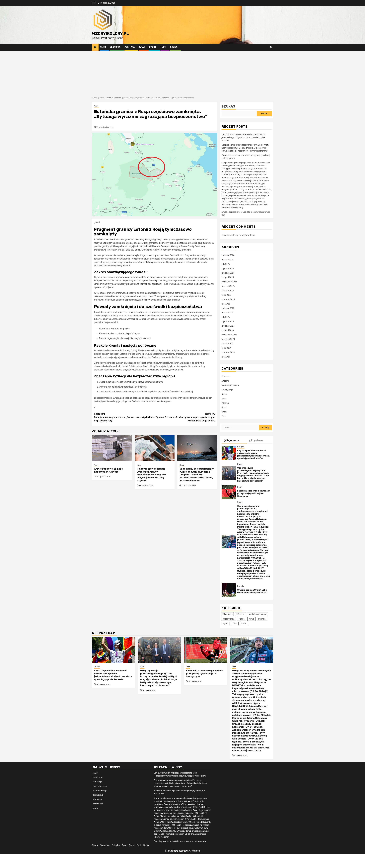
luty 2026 (226, 264)
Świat (142, 47)
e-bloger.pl (97, 799)
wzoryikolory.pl (110, 33)
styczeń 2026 (228, 268)
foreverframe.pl (100, 786)
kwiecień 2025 (228, 308)
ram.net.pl (97, 782)
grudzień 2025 (228, 273)
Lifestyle (225, 381)
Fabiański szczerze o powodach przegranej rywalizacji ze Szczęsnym (253, 493)
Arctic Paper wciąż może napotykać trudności (108, 470)
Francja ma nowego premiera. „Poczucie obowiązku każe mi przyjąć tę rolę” (124, 417)
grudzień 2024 (228, 326)
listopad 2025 (228, 277)
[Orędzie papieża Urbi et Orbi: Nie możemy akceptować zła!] (229, 590)
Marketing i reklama (230, 385)
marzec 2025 (228, 312)
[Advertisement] (182, 72)
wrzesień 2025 (228, 286)
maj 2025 (226, 304)
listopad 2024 (228, 330)
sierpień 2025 (228, 290)
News (103, 47)
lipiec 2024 (226, 348)
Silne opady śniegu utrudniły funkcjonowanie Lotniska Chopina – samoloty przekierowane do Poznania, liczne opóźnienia (197, 474)
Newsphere (172, 850)
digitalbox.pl (98, 795)
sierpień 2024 (228, 343)
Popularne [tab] (257, 440)
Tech (163, 47)
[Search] (271, 47)
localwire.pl (98, 804)
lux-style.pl (97, 777)
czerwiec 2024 (228, 352)
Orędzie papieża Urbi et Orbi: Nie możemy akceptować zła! (252, 591)
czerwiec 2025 (228, 299)
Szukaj (228, 106)
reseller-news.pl (100, 790)
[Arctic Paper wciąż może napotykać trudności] (112, 448)
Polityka (129, 47)
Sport (152, 47)
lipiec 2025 (226, 295)
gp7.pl (95, 808)
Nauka (173, 47)
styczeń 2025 (228, 321)
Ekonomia (115, 47)
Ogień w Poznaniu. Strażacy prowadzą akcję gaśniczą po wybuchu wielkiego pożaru (185, 417)
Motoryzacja (227, 390)
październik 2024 (229, 335)
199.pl (95, 773)
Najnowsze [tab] (232, 440)
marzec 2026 (228, 260)
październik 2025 (229, 282)
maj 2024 (226, 357)
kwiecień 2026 (228, 255)
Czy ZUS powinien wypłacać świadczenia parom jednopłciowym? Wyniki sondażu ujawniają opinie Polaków (243, 137)
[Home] (95, 47)
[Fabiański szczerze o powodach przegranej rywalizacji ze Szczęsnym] (229, 492)
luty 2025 (226, 317)
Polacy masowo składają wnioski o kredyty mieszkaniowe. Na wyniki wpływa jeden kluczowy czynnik (151, 474)
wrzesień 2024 (228, 339)
